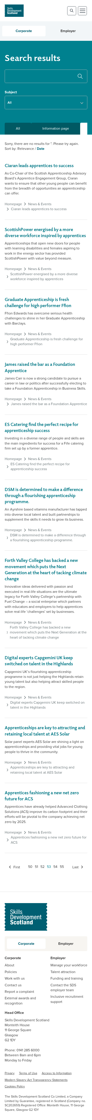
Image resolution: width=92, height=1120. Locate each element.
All (18, 128)
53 (49, 866)
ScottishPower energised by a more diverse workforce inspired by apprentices (44, 277)
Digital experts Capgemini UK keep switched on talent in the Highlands (47, 705)
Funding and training (66, 978)
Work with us (15, 978)
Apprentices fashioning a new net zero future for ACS (48, 840)
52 (42, 866)
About (9, 965)
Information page (55, 128)
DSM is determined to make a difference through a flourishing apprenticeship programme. (44, 495)
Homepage (13, 204)
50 (30, 866)
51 (36, 866)
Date (40, 148)
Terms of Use (28, 1073)
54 (55, 866)
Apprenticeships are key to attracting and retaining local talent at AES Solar (42, 770)
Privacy (10, 1073)
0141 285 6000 (28, 1050)
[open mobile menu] (82, 11)
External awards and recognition (20, 1001)
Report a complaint (19, 991)
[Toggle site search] (71, 10)
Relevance (25, 148)
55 (62, 866)
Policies (11, 971)
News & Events (39, 204)
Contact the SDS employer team (63, 988)
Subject (11, 92)
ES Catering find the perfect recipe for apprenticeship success (40, 467)
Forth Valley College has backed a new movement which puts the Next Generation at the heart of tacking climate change (48, 632)
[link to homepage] (14, 10)
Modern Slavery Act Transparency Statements (36, 1080)
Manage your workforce (68, 965)
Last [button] (75, 867)
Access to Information (57, 1073)
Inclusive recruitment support (66, 999)
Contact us (13, 985)
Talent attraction (62, 971)
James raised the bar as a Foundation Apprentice (49, 404)
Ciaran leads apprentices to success (39, 165)
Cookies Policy (15, 1086)
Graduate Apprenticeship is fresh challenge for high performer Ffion (46, 342)
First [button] (16, 867)
